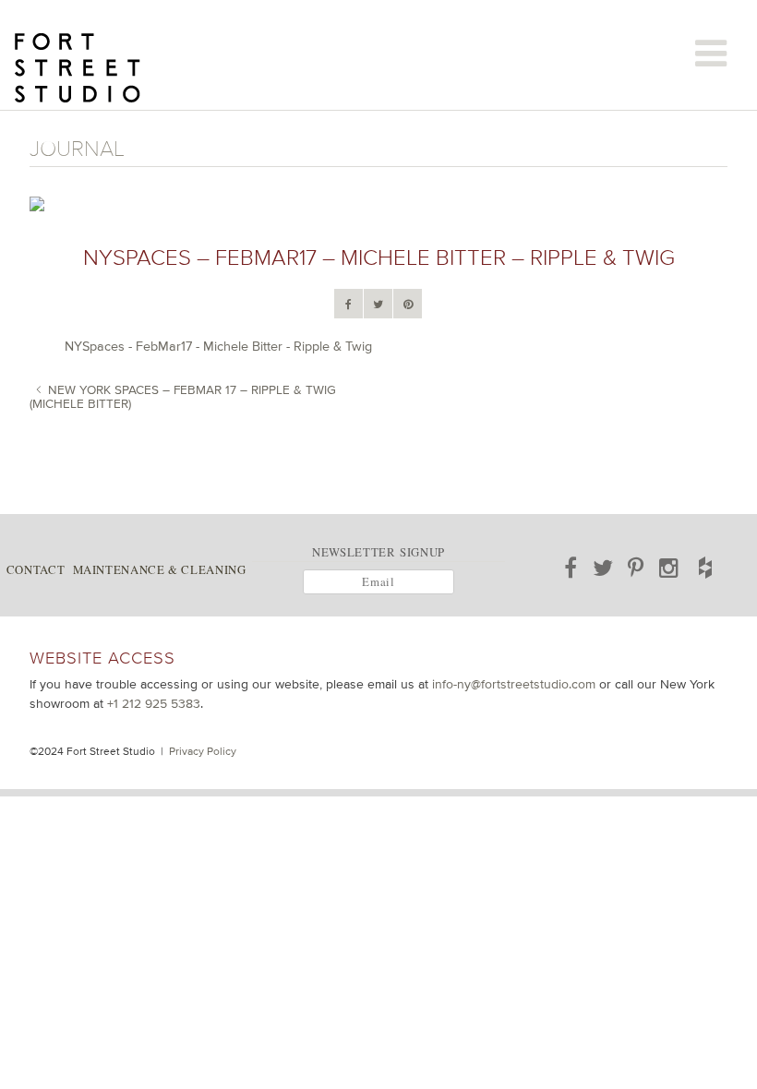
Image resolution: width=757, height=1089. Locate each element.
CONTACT (35, 569)
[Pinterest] (408, 304)
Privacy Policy (202, 751)
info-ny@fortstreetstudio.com (513, 683)
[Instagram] (669, 567)
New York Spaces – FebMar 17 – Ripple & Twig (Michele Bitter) (183, 396)
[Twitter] (378, 304)
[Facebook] (348, 304)
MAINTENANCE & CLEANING (159, 569)
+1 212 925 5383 (153, 703)
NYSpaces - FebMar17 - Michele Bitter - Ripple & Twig (218, 346)
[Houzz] (705, 567)
